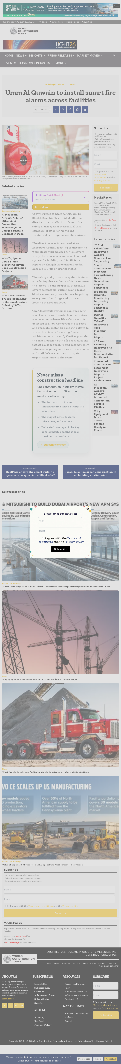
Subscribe (60, 549)
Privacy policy (74, 541)
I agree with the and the (61, 540)
